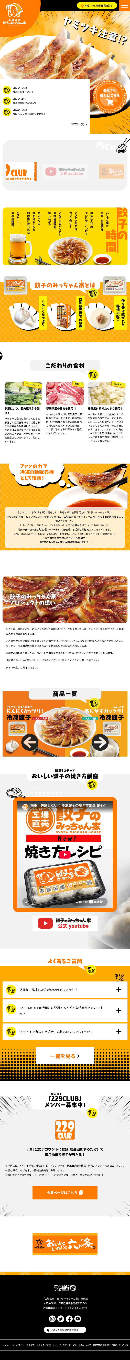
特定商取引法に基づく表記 (105, 1345)
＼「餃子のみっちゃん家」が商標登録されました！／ (65, 542)
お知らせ (20, 1345)
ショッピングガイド (61, 1345)
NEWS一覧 (77, 124)
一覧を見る (63, 1056)
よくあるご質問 (43, 1345)
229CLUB (123, 1345)
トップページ (8, 1345)
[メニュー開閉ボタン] (124, 5)
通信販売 (30, 1345)
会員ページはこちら (62, 1192)
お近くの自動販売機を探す (98, 5)
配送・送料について (82, 1345)
